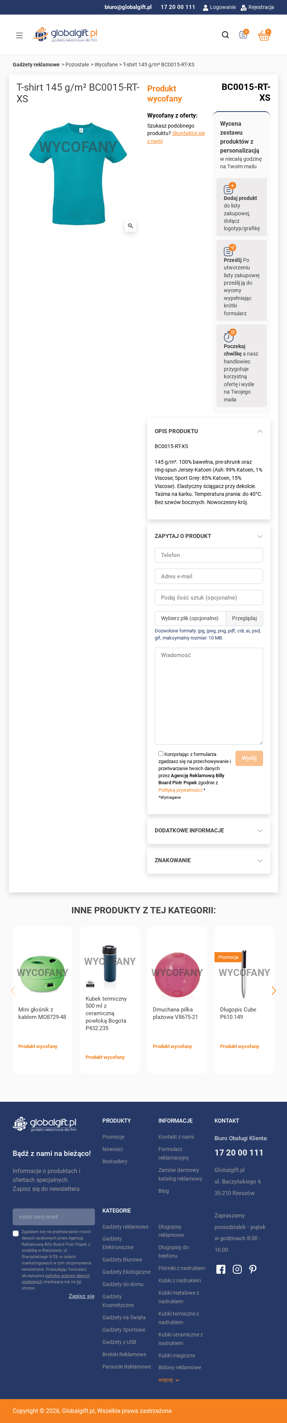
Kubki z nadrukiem (179, 1280)
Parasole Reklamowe (126, 1367)
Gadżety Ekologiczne (126, 1272)
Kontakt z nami (176, 1137)
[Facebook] (220, 1269)
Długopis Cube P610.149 (238, 1013)
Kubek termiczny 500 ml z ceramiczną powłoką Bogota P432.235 (106, 1013)
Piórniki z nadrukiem (181, 1268)
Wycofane (106, 65)
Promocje (113, 1137)
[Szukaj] (225, 34)
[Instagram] (237, 1269)
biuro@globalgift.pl (128, 7)
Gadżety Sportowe (123, 1330)
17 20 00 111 (178, 7)
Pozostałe (77, 65)
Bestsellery (114, 1161)
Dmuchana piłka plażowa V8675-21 (175, 1013)
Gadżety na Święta (124, 1317)
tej (79, 1281)
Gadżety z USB (119, 1342)
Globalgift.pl (78, 1410)
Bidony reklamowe (179, 1367)
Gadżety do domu (123, 1284)
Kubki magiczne (176, 1355)
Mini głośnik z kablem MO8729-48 (42, 1013)
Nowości (112, 1149)
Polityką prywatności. (180, 790)
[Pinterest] (252, 1269)
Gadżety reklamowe (36, 65)
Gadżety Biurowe (122, 1260)
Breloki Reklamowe (124, 1354)
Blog (163, 1191)
